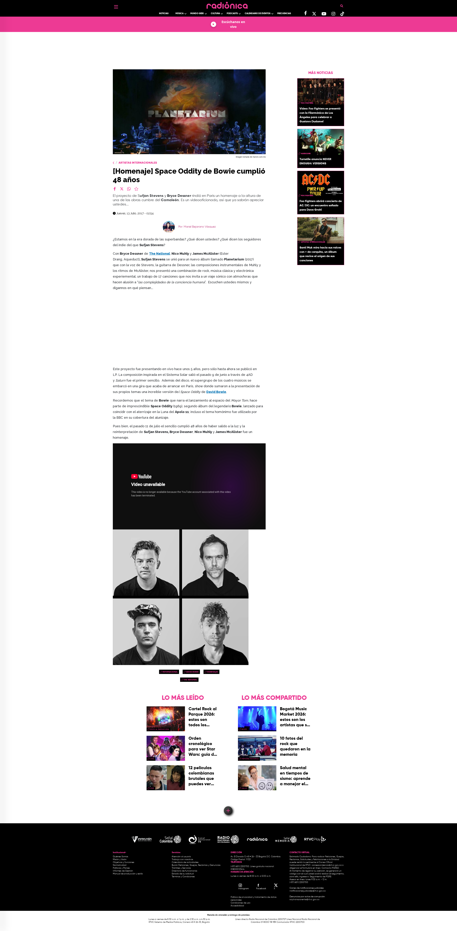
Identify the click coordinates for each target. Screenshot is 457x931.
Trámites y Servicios (181, 868)
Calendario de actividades (185, 862)
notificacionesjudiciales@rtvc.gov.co (308, 891)
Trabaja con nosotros (182, 859)
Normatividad (119, 865)
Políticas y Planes (121, 868)
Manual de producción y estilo (128, 874)
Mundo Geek (197, 14)
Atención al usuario (181, 857)
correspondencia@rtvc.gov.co (327, 865)
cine (152, 759)
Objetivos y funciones (123, 862)
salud (244, 788)
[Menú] (116, 7)
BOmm (244, 729)
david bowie (192, 672)
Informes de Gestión (123, 871)
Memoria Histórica (250, 759)
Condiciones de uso (240, 903)
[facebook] (114, 189)
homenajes (212, 672)
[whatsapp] (129, 189)
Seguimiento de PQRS (320, 877)
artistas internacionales (313, 242)
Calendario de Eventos (257, 14)
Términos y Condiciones (183, 877)
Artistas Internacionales (138, 162)
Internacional (170, 672)
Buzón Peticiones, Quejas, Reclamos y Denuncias (196, 865)
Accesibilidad (238, 906)
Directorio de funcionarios (184, 871)
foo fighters (307, 103)
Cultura (215, 14)
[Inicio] (227, 4)
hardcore (305, 154)
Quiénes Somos (120, 857)
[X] (122, 189)
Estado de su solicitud (183, 874)
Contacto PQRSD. (330, 868)
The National (190, 679)
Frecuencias (284, 14)
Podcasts (232, 14)
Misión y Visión (120, 859)
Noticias (164, 14)
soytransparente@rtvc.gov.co (304, 899)
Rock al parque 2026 (159, 729)
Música (179, 14)
